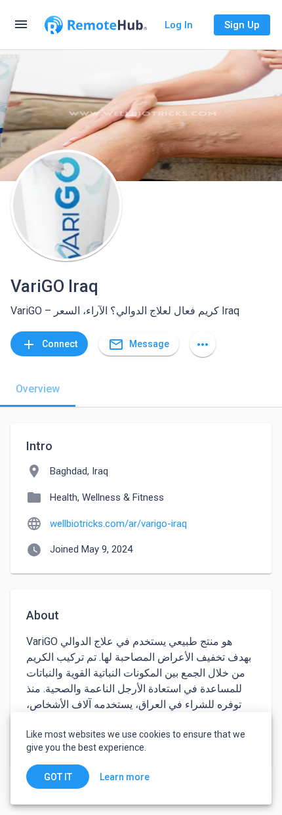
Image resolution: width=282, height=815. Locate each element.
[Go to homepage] (96, 24)
